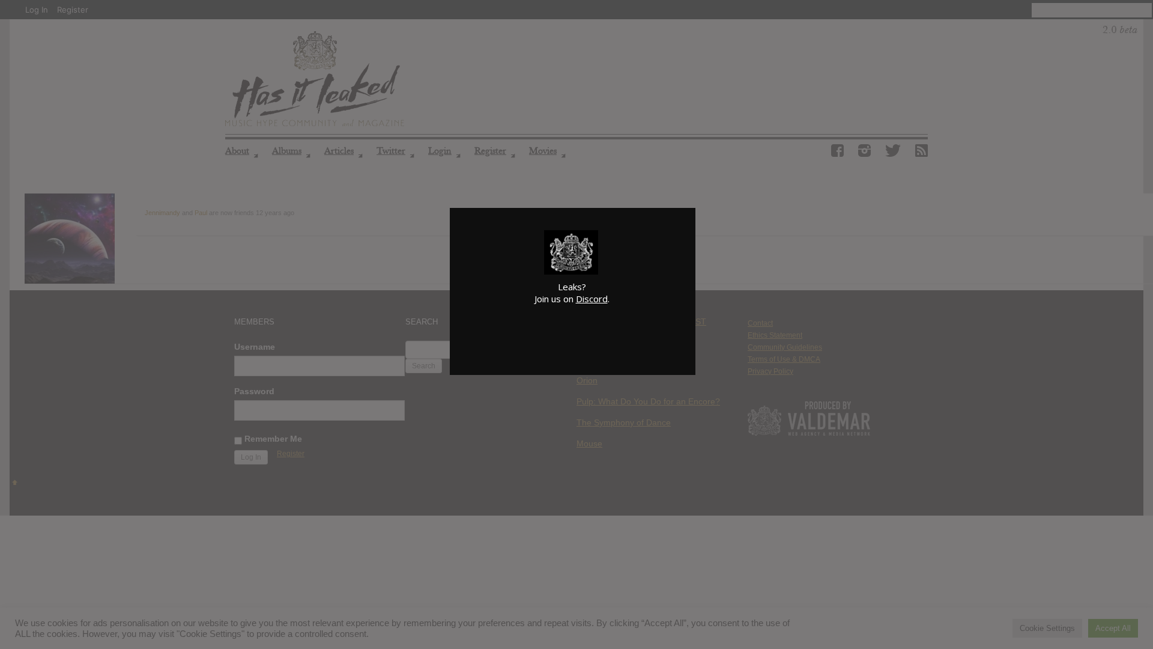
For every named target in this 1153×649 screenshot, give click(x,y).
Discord (592, 299)
